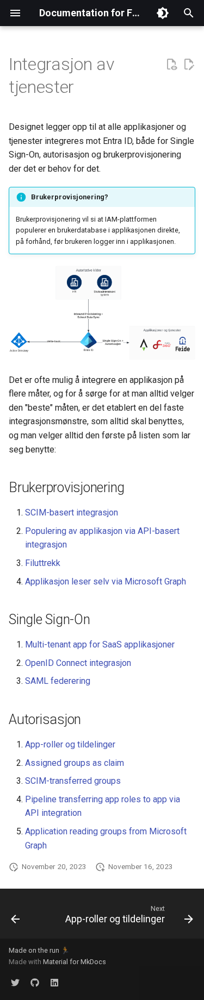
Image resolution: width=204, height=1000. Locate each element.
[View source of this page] (171, 65)
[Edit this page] (188, 65)
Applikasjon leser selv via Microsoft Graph (105, 581)
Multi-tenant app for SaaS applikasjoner (100, 644)
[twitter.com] (15, 982)
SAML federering (57, 681)
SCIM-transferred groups (73, 781)
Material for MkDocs (74, 962)
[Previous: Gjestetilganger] (15, 917)
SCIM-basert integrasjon (71, 512)
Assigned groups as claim (74, 763)
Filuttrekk (42, 563)
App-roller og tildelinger (70, 744)
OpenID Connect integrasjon (78, 663)
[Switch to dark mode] (163, 13)
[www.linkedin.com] (54, 982)
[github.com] (35, 982)
